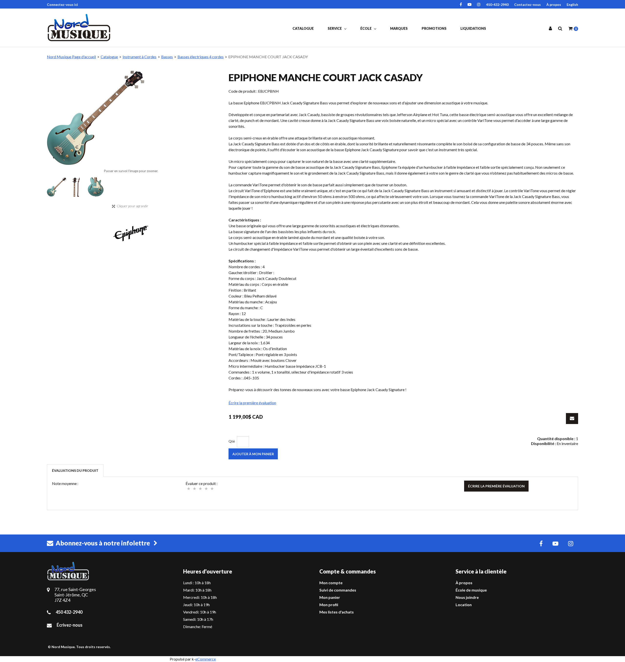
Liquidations (473, 28)
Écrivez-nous (70, 625)
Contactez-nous (527, 4)
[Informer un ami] (572, 418)
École (366, 28)
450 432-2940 (69, 612)
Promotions (434, 28)
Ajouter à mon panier (253, 454)
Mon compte (331, 582)
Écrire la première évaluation (252, 402)
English (572, 4)
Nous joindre (467, 597)
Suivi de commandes (337, 590)
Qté (232, 441)
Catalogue (303, 28)
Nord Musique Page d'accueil (71, 56)
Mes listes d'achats (336, 612)
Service (335, 28)
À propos (553, 4)
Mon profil (328, 604)
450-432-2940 (497, 4)
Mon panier (329, 597)
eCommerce (205, 659)
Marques (399, 28)
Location (464, 604)
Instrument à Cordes (139, 56)
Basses (167, 56)
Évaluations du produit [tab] (75, 470)
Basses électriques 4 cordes (200, 56)
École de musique (471, 590)
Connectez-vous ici (62, 4)
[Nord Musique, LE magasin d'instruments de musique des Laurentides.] (80, 27)
